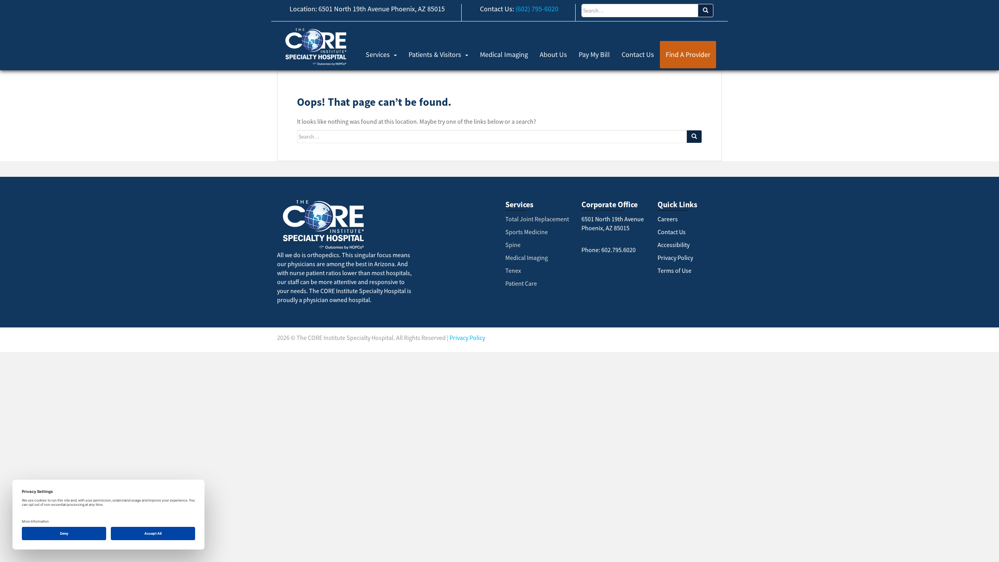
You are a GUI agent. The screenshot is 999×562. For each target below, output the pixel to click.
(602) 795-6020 (536, 8)
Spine (513, 245)
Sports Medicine (526, 232)
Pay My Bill (594, 54)
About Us (553, 54)
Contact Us (638, 54)
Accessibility (674, 245)
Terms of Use (674, 270)
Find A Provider (688, 54)
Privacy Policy (675, 257)
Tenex (513, 270)
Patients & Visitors (435, 54)
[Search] (705, 10)
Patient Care (521, 283)
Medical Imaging (504, 54)
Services (378, 54)
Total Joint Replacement (537, 219)
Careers (668, 219)
